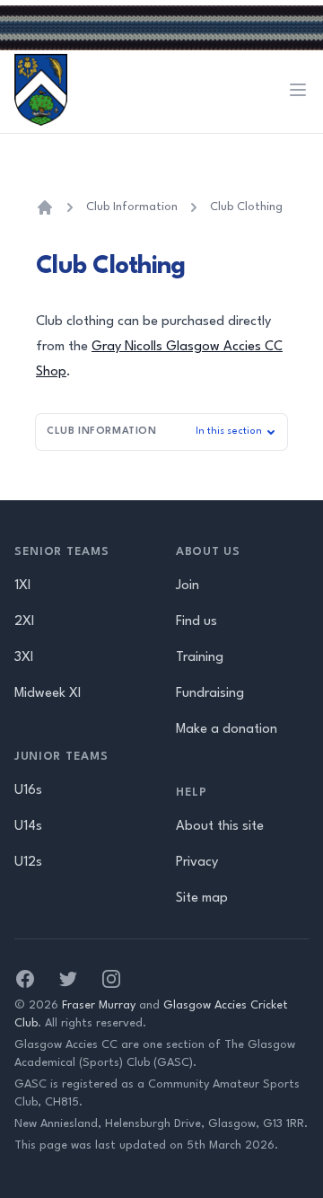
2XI (24, 622)
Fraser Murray (98, 1005)
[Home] (45, 207)
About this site (220, 826)
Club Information (132, 207)
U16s (28, 790)
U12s (28, 862)
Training (199, 658)
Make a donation (226, 729)
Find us (196, 622)
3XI (23, 658)
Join (187, 586)
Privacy (197, 862)
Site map (202, 898)
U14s (28, 826)
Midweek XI (47, 693)
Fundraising (210, 693)
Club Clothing (246, 207)
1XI (22, 586)
